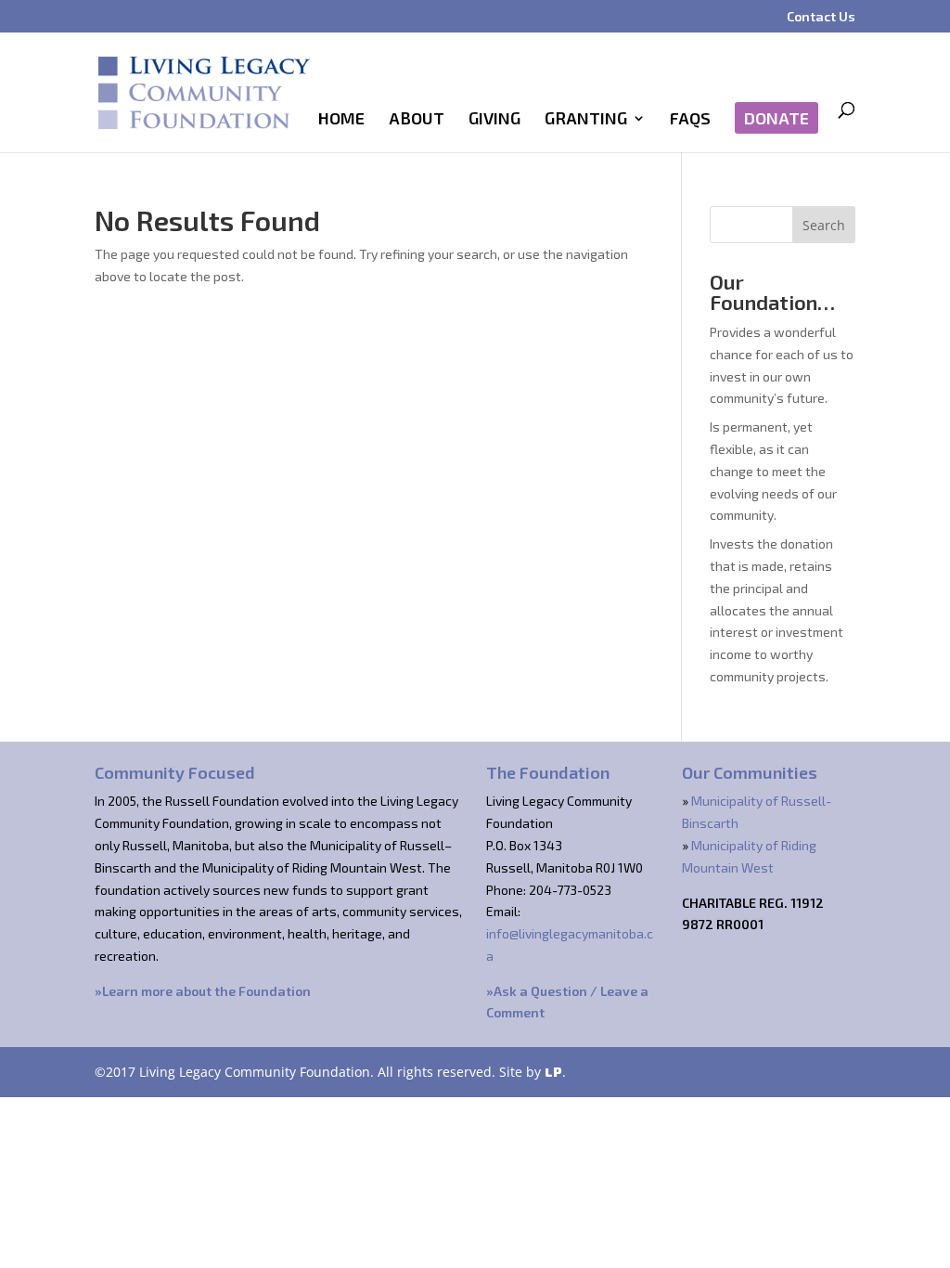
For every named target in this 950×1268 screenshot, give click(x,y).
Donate (776, 118)
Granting (586, 119)
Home (341, 119)
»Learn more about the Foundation (203, 991)
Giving (494, 119)
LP (553, 1072)
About (416, 119)
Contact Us (821, 17)
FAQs (690, 119)
